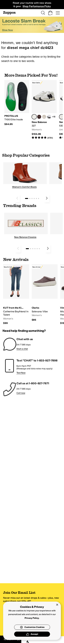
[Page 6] (38, 198)
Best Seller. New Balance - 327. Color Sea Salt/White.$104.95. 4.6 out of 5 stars (44, 109)
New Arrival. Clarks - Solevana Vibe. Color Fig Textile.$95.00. (45, 292)
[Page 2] (29, 198)
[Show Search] (43, 13)
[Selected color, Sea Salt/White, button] (34, 116)
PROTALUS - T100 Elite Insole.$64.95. (16, 103)
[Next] (46, 198)
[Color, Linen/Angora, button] (44, 116)
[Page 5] (36, 198)
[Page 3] (32, 248)
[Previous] (17, 198)
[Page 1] (26, 198)
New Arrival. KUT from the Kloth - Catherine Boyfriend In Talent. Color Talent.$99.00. (16, 294)
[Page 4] (34, 198)
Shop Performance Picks (36, 6)
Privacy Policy (32, 618)
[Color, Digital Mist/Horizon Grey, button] (49, 116)
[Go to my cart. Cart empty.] (50, 13)
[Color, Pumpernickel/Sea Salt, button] (39, 116)
